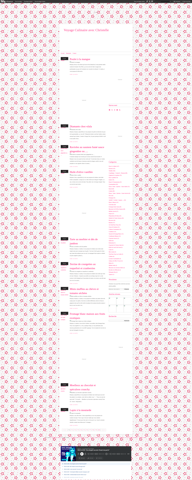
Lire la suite (74, 74)
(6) (116, 245)
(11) (114, 238)
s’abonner (82, 458)
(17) (112, 222)
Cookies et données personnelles (132, 437)
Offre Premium (122, 437)
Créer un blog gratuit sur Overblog (77, 437)
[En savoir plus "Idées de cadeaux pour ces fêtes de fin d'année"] (120, 308)
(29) (112, 204)
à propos (100, 458)
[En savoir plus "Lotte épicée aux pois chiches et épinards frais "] (127, 308)
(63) (113, 184)
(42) (119, 193)
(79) (115, 175)
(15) (114, 227)
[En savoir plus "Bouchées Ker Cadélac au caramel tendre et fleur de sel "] (112, 308)
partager (91, 458)
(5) (115, 247)
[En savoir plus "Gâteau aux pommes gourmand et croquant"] (112, 301)
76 (87, 430)
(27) (113, 211)
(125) (112, 168)
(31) (113, 202)
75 (84, 430)
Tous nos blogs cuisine (139, 1)
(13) (115, 229)
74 (81, 430)
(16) (115, 225)
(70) (111, 179)
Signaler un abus (97, 437)
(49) (111, 188)
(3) (116, 261)
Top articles (87, 437)
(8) (111, 240)
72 (75, 430)
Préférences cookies (142, 437)
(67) (115, 182)
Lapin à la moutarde (80, 410)
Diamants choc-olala (81, 126)
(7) (112, 243)
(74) (113, 177)
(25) (115, 215)
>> (104, 430)
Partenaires (68, 53)
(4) (111, 256)
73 (78, 430)
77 (90, 430)
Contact (74, 53)
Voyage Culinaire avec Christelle (86, 30)
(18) (112, 220)
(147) (114, 166)
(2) (117, 267)
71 (72, 430)
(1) (111, 274)
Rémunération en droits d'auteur (112, 437)
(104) (112, 170)
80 (99, 430)
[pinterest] (152, 1)
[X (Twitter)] (150, 1)
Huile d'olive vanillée (81, 172)
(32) (117, 200)
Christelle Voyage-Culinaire (56, 437)
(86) (118, 173)
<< (63, 430)
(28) (117, 209)
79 (96, 430)
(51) (119, 186)
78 (93, 430)
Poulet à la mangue (80, 59)
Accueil (62, 53)
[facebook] (147, 1)
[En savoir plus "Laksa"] (127, 301)
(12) (115, 236)
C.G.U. (103, 437)
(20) (116, 218)
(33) (112, 197)
